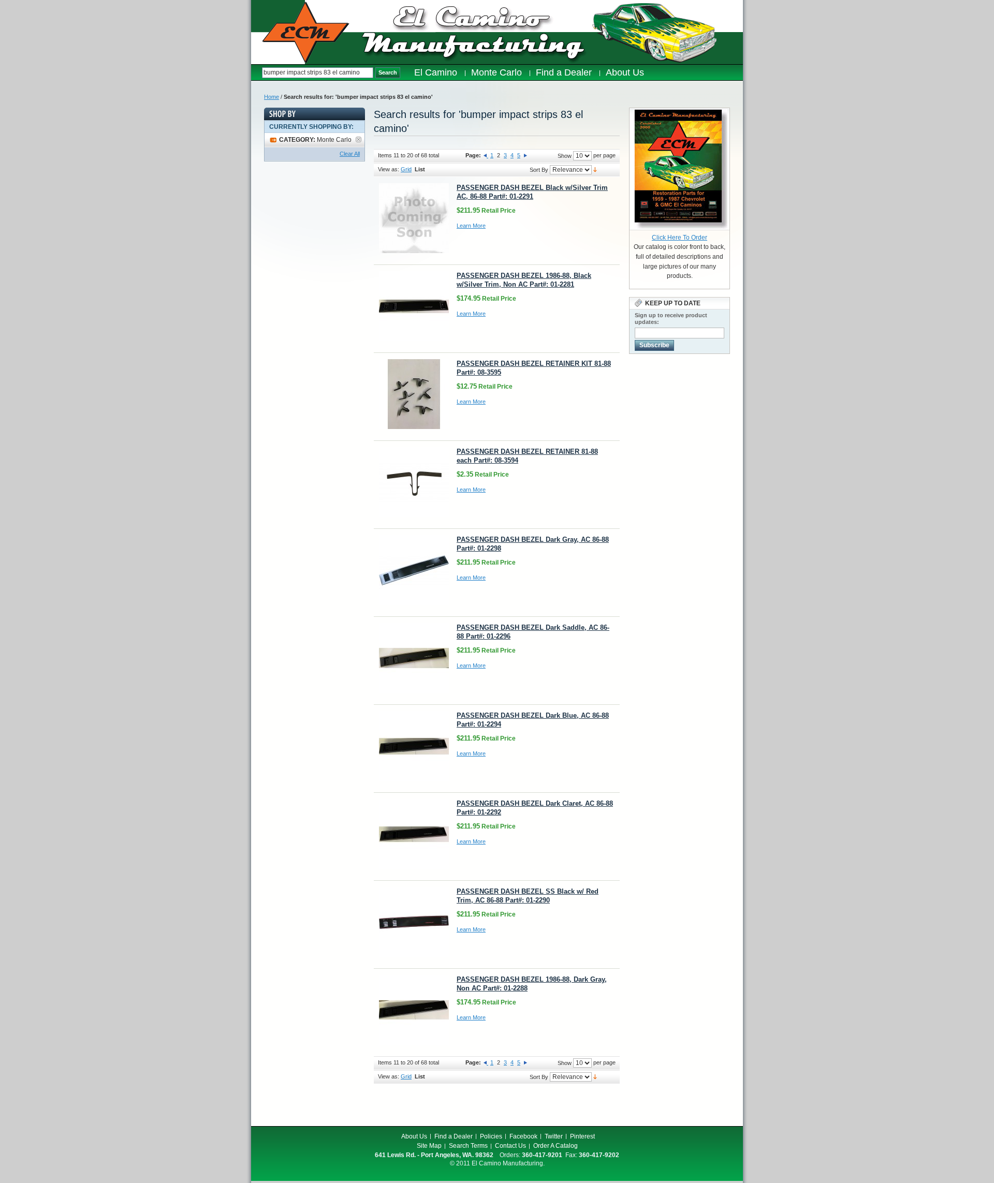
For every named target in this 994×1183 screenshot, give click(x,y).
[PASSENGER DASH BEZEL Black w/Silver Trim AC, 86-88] (414, 218)
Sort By (539, 170)
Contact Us (510, 1145)
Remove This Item (358, 139)
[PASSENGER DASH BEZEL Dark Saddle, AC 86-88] (414, 658)
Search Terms (468, 1145)
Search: (256, 72)
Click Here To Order (679, 237)
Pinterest (582, 1136)
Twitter (554, 1136)
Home (271, 97)
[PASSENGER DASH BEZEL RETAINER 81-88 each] (414, 482)
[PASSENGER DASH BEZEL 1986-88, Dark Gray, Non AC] (414, 1010)
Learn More (471, 226)
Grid (406, 169)
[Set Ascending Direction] (595, 169)
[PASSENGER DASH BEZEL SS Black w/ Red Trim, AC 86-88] (414, 922)
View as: (388, 169)
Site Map (429, 1145)
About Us (414, 1136)
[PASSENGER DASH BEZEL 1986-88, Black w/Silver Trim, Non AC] (414, 306)
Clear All (350, 154)
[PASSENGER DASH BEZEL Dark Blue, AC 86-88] (414, 746)
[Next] (525, 155)
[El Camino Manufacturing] (305, 33)
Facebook (523, 1136)
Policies (491, 1136)
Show (565, 156)
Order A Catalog (555, 1145)
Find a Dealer (453, 1136)
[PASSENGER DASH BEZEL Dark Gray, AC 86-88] (414, 570)
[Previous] (486, 155)
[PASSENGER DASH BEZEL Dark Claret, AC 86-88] (414, 834)
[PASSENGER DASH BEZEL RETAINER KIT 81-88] (414, 394)
